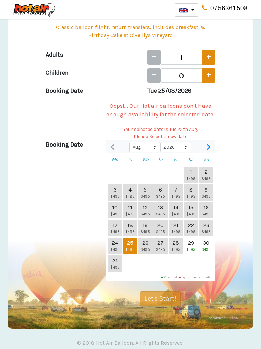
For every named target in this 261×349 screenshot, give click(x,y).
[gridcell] (115, 246)
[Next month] (208, 147)
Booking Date (64, 90)
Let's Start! (160, 298)
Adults (54, 54)
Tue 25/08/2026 (169, 90)
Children (57, 72)
